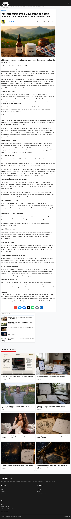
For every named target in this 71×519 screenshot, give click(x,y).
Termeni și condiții (5, 506)
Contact (38, 491)
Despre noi (39, 489)
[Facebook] (24, 307)
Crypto (48, 3)
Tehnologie (55, 3)
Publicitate (39, 496)
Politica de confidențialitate (7, 508)
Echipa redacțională (41, 493)
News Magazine (6, 478)
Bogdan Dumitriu (13, 21)
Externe (44, 3)
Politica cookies (4, 511)
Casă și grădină (24, 3)
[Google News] (15, 307)
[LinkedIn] (41, 307)
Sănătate (38, 3)
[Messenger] (20, 307)
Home (2, 504)
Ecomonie (32, 3)
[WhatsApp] (32, 307)
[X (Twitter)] (28, 307)
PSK (69, 516)
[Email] (37, 307)
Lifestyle (17, 3)
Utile (60, 3)
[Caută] (68, 3)
